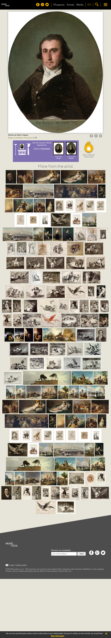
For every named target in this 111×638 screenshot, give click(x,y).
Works (80, 5)
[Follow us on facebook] (38, 5)
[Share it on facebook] (92, 137)
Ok (106, 633)
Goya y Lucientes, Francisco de (21, 138)
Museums (58, 5)
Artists (70, 5)
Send (81, 554)
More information (57, 636)
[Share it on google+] (96, 137)
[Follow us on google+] (43, 5)
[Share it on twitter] (101, 137)
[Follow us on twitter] (47, 5)
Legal (12, 565)
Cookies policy (21, 565)
